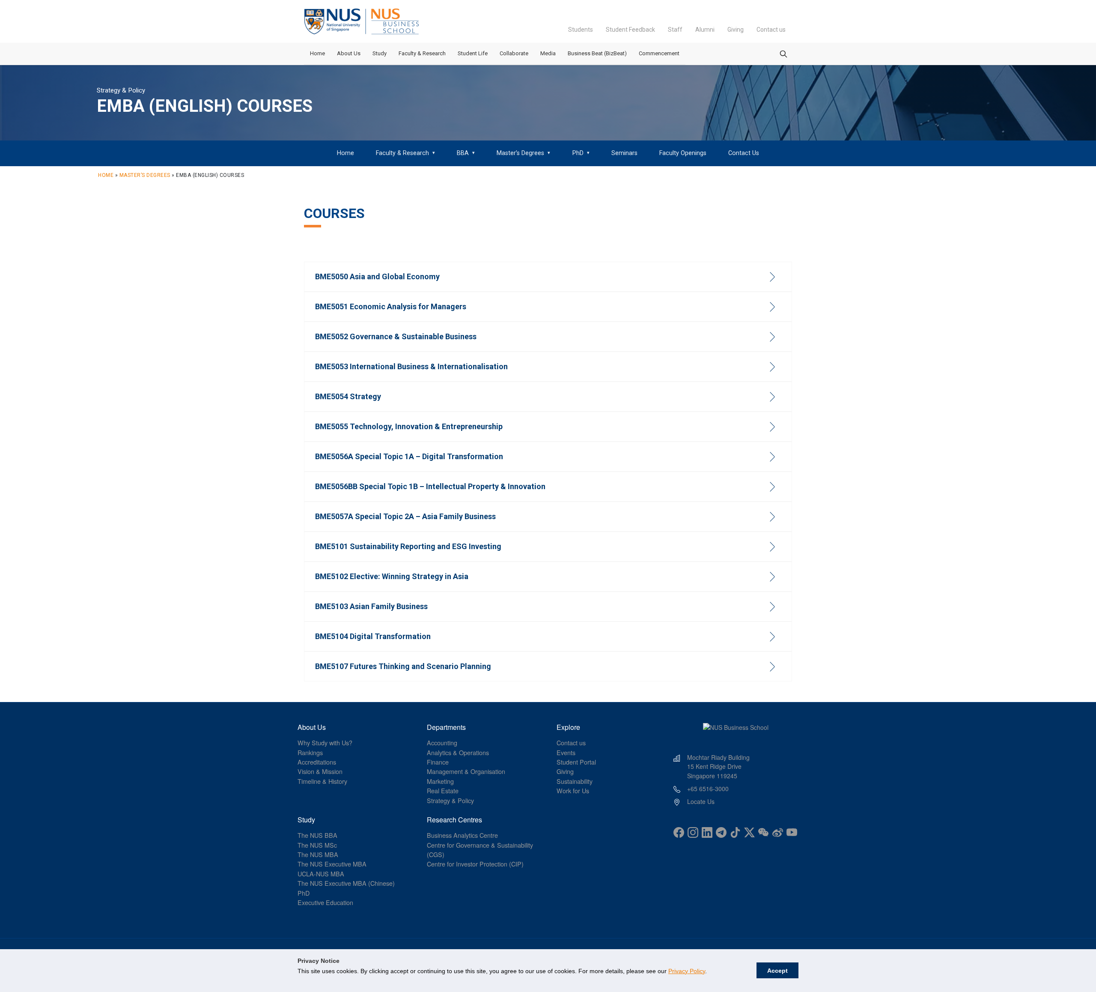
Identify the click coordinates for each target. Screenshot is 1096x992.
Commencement (659, 53)
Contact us (771, 29)
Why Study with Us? (325, 742)
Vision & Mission (320, 771)
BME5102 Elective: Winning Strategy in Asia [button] (391, 576)
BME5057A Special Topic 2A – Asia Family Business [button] (405, 516)
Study (379, 53)
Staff (675, 29)
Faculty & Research (422, 53)
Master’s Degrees (144, 175)
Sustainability (575, 781)
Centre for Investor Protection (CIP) (475, 863)
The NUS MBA (318, 854)
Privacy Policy (686, 971)
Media (548, 53)
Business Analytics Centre (462, 835)
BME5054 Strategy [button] (348, 396)
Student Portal (576, 761)
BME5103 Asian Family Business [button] (371, 606)
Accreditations (317, 761)
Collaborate (514, 53)
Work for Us (573, 790)
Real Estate (443, 790)
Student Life (473, 53)
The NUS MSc (317, 844)
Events (566, 752)
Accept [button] (777, 970)
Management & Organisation (466, 771)
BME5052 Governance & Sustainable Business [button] (396, 336)
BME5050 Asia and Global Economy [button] (377, 276)
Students (580, 29)
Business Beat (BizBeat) (597, 53)
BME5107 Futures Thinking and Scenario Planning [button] (403, 666)
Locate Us (701, 801)
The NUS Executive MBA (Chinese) (346, 882)
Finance (438, 761)
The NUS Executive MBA (332, 863)
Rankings (310, 752)
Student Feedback (630, 29)
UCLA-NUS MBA (321, 873)
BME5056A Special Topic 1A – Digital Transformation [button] (409, 456)
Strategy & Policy (450, 800)
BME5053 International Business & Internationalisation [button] (411, 366)
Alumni (705, 29)
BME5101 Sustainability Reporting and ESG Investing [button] (408, 546)
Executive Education (325, 902)
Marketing (440, 781)
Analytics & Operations (458, 752)
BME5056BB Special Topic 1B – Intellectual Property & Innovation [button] (430, 486)
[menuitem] (345, 153)
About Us (348, 53)
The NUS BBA (317, 835)
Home (317, 53)
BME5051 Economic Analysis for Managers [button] (390, 306)
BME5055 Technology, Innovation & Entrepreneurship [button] (409, 426)
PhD (304, 892)
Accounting (442, 742)
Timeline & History (322, 781)
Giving (735, 29)
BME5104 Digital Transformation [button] (373, 636)
